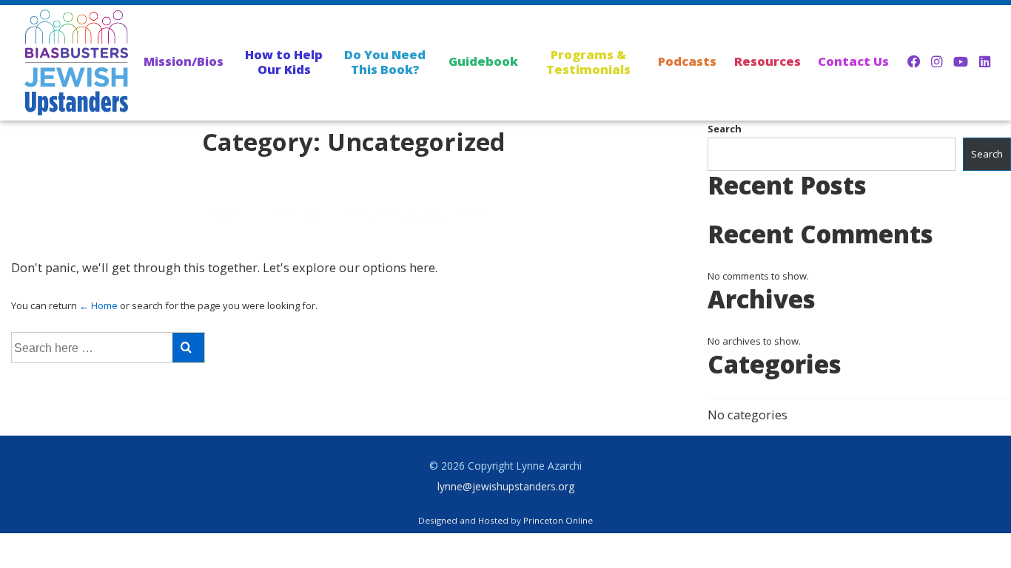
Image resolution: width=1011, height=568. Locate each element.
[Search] (188, 347)
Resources (767, 61)
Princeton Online (558, 520)
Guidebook (483, 61)
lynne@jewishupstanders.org (505, 486)
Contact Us (853, 61)
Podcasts (687, 61)
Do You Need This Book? (385, 62)
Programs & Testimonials (588, 62)
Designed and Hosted (463, 520)
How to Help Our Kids (284, 62)
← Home (98, 305)
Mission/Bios (184, 61)
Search (725, 128)
